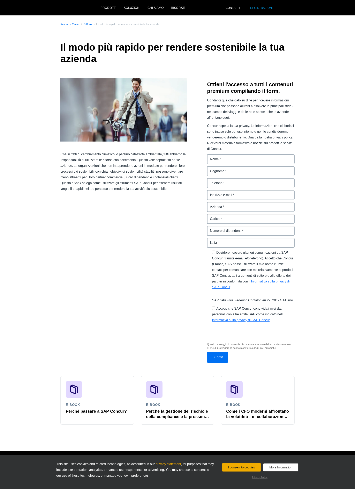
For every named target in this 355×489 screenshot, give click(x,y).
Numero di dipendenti (224, 228)
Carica (212, 216)
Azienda (213, 204)
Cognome (214, 168)
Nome (211, 156)
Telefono (214, 180)
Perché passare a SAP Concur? (96, 411)
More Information (280, 467)
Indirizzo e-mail (218, 192)
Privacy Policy (259, 477)
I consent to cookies (241, 467)
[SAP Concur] (79, 7)
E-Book (88, 24)
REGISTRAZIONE (262, 7)
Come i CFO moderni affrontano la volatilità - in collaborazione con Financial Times (257, 416)
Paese (212, 240)
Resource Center (70, 24)
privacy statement (168, 464)
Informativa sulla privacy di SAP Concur (241, 320)
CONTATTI (233, 7)
